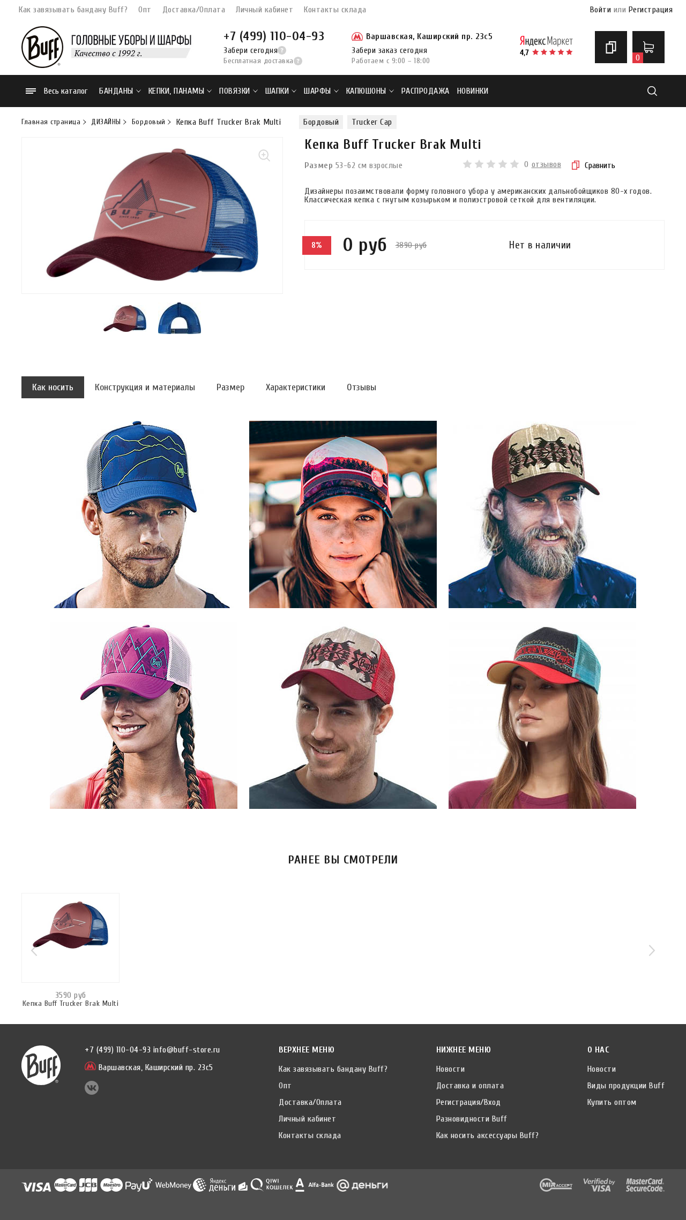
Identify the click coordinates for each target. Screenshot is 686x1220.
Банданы (116, 91)
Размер (230, 387)
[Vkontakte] (92, 1092)
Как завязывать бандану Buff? (73, 9)
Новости (450, 1069)
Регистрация (651, 9)
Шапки (277, 91)
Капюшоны (366, 91)
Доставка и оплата (470, 1085)
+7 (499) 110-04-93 (273, 36)
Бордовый (149, 122)
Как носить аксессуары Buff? (487, 1135)
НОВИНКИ (473, 91)
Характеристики (295, 387)
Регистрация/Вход (468, 1102)
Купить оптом (612, 1102)
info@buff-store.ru (186, 1050)
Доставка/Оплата (194, 9)
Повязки (234, 91)
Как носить (52, 387)
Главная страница (50, 122)
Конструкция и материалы (145, 387)
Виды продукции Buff (626, 1085)
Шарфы (317, 91)
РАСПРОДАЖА (425, 91)
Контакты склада (335, 9)
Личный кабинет (264, 9)
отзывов (547, 164)
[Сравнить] (611, 47)
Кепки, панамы (176, 91)
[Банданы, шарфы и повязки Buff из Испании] (42, 47)
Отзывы (361, 387)
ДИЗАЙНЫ (106, 122)
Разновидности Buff (472, 1119)
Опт (145, 9)
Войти (601, 9)
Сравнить (600, 165)
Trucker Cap (372, 122)
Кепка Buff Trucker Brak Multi (71, 1003)
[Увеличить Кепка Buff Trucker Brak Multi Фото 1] (152, 215)
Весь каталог (65, 91)
